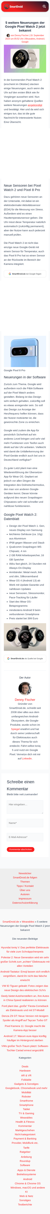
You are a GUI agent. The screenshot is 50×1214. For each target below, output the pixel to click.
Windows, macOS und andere (28, 1187)
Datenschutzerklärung (25, 902)
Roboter (26, 1096)
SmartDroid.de (11, 921)
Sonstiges (25, 1200)
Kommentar (25, 1126)
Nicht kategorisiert (25, 1134)
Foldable (26, 1079)
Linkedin (27, 758)
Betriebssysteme (26, 1174)
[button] (44, 7)
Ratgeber (25, 1151)
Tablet (26, 1109)
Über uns (25, 890)
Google (25, 42)
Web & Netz (26, 1196)
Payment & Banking (25, 1138)
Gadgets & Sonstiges (26, 1084)
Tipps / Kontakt (25, 886)
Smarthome (26, 1100)
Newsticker (25, 873)
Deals (25, 1066)
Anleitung (26, 1156)
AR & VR (26, 1075)
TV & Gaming (26, 1113)
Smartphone (26, 1105)
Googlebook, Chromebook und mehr (26, 1088)
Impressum (25, 898)
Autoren (25, 894)
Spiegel (15, 729)
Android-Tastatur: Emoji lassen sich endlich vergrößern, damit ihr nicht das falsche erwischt (25, 976)
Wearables (30, 39)
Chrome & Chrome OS (28, 1183)
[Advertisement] (25, 153)
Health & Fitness (25, 1121)
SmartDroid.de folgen (25, 877)
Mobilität (26, 1092)
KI (26, 1191)
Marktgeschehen (25, 1130)
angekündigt (35, 105)
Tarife (26, 1147)
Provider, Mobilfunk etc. (25, 1142)
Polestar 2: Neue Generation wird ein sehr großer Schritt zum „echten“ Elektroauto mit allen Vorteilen (25, 961)
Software (25, 1165)
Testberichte (25, 1204)
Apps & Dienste (26, 1170)
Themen (25, 881)
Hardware (25, 1070)
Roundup (25, 1161)
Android (40, 39)
